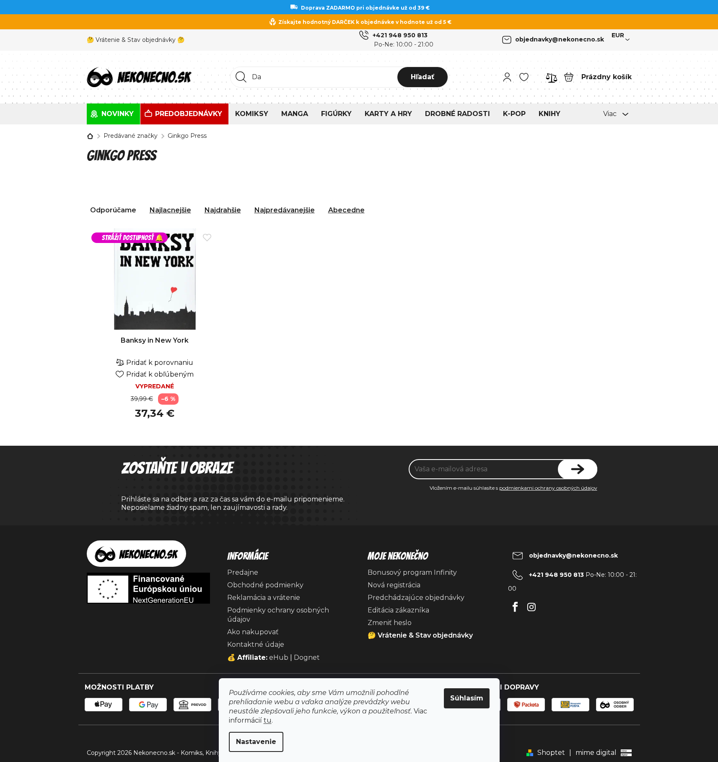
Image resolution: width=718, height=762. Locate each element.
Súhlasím (466, 698)
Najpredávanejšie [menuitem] (284, 210)
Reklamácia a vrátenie (263, 598)
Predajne (242, 572)
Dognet (307, 657)
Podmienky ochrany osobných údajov (278, 614)
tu (268, 720)
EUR (618, 35)
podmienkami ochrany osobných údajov (548, 488)
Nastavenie (256, 742)
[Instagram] (531, 604)
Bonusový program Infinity (412, 572)
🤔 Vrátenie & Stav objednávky (420, 635)
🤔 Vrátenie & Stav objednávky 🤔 (135, 40)
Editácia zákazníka (398, 610)
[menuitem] (113, 113)
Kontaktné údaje (255, 644)
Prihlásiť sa (577, 469)
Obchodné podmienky (265, 585)
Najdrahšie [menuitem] (223, 210)
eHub (278, 657)
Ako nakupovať (253, 632)
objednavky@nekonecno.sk (559, 39)
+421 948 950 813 (400, 35)
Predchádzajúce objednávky (416, 598)
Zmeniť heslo (390, 623)
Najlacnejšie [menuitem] (170, 210)
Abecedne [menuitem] (346, 210)
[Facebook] (515, 604)
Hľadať (422, 77)
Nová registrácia (394, 585)
